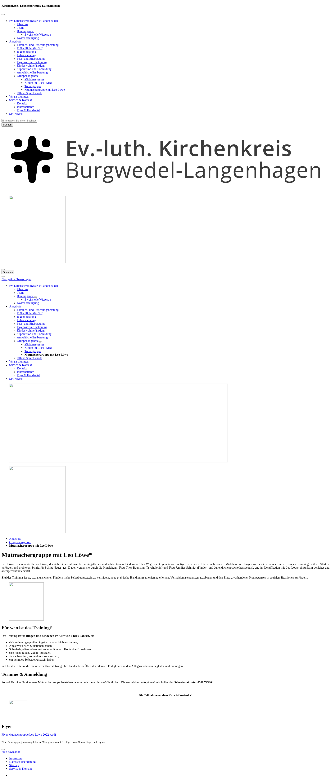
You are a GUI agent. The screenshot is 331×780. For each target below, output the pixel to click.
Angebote (15, 41)
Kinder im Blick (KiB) (38, 82)
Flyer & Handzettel (28, 110)
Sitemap (14, 765)
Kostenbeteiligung (28, 38)
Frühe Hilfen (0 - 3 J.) (30, 48)
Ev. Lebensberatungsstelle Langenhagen (33, 20)
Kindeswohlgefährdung (31, 65)
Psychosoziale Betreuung (32, 62)
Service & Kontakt (20, 100)
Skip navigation (11, 751)
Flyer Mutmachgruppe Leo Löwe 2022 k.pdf (29, 734)
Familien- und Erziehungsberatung (38, 44)
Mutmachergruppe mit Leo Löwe (45, 89)
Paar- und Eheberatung (31, 58)
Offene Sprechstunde (29, 93)
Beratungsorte (25, 31)
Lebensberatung (26, 55)
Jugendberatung (26, 51)
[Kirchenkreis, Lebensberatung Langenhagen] (165, 191)
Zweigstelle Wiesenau (38, 34)
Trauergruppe (33, 86)
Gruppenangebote (28, 75)
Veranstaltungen (19, 96)
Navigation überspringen (16, 279)
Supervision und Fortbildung (34, 69)
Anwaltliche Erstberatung (32, 72)
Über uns (22, 24)
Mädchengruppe (34, 79)
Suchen (7, 124)
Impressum (15, 758)
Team (20, 27)
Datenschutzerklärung (22, 761)
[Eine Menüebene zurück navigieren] (3, 14)
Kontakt (22, 103)
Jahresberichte (25, 106)
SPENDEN (16, 113)
